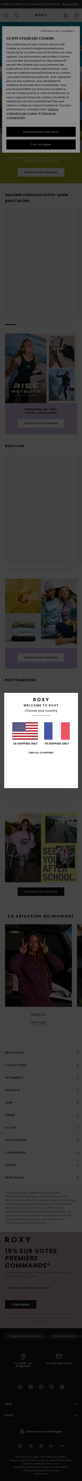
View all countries (41, 752)
